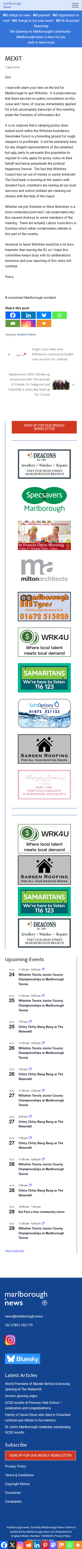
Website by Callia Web (40, 1540)
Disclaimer (13, 1493)
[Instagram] (28, 323)
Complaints (13, 1502)
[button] (75, 5)
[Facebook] (12, 315)
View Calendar (14, 1251)
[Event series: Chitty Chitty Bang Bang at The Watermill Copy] (30, 1116)
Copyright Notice (17, 1484)
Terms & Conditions (19, 1475)
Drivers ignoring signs (21, 1396)
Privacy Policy (15, 1466)
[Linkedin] (28, 315)
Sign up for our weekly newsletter (44, 427)
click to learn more (41, 42)
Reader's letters (26, 334)
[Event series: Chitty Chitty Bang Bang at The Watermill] (30, 1021)
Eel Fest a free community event (42, 1212)
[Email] (12, 323)
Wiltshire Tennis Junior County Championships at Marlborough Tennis (41, 979)
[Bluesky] (44, 315)
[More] (44, 323)
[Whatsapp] (59, 315)
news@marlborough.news (24, 1316)
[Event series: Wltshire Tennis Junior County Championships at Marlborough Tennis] (43, 969)
